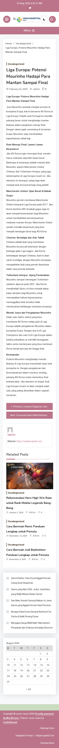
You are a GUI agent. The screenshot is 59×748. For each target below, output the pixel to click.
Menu (27, 30)
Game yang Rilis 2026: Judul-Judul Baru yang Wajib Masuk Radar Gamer (30, 591)
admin (36, 89)
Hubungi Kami (47, 728)
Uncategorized (16, 64)
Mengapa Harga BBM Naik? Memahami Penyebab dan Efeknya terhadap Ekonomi (32, 625)
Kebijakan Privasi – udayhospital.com (35, 735)
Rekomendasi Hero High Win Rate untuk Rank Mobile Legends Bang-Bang (29, 503)
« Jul (28, 689)
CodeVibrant (10, 722)
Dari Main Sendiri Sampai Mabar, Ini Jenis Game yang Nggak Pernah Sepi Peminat (31, 603)
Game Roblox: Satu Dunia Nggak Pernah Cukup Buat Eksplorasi (31, 580)
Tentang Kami (47, 743)
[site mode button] (44, 19)
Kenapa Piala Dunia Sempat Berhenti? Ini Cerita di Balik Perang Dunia (31, 614)
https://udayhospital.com (29, 441)
